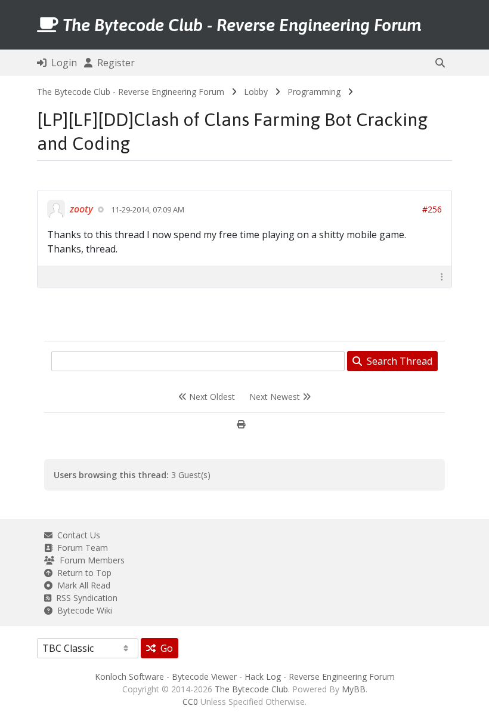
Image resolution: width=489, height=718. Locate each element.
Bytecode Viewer (204, 676)
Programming (314, 91)
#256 (432, 209)
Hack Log (262, 676)
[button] (440, 62)
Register (113, 62)
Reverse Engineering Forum (342, 676)
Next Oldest (211, 396)
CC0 (190, 701)
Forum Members (90, 560)
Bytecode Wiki (82, 610)
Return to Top (82, 572)
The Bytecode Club (251, 689)
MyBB (354, 689)
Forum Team (80, 547)
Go (164, 648)
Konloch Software (129, 676)
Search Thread (397, 361)
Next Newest (275, 396)
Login (62, 62)
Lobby (256, 91)
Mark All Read (81, 585)
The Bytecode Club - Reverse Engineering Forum (130, 91)
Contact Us (76, 535)
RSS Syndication (84, 597)
